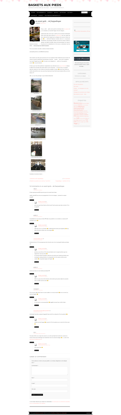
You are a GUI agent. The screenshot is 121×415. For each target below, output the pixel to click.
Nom (33, 377)
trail (75, 121)
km (82, 112)
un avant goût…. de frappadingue (48, 21)
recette (85, 116)
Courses (49, 12)
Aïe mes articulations (78, 84)
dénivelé (76, 107)
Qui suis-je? (34, 15)
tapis (77, 120)
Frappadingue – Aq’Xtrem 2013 (62, 181)
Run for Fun (43, 23)
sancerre (83, 118)
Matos (55, 12)
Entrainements (41, 12)
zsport (79, 123)
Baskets (76, 103)
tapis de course (82, 120)
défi (36, 178)
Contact (41, 15)
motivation (76, 114)
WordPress (53, 413)
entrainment (85, 110)
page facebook (62, 65)
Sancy (86, 118)
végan (85, 121)
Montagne (85, 113)
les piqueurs (66, 29)
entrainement (79, 109)
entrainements (78, 110)
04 (32, 21)
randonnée (81, 116)
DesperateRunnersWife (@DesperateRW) (41, 310)
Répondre (32, 200)
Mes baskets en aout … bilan (80, 94)
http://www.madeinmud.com (36, 339)
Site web (34, 389)
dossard (83, 105)
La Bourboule (85, 112)
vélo (87, 121)
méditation (81, 114)
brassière (84, 103)
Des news (76, 86)
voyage (81, 121)
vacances (78, 121)
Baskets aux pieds (44, 5)
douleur (86, 105)
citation (87, 103)
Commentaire (35, 365)
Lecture (69, 12)
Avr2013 (32, 23)
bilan (80, 103)
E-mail (33, 383)
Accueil (33, 12)
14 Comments (67, 178)
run (77, 118)
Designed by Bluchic (88, 413)
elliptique (81, 107)
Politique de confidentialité (52, 15)
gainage (80, 112)
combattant (32, 178)
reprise (75, 118)
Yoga (75, 123)
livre (78, 113)
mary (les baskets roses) (38, 238)
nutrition (86, 114)
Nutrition (62, 12)
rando (78, 116)
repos (88, 116)
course (80, 105)
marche (81, 113)
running (81, 118)
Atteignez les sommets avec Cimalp (82, 92)
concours (76, 105)
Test (86, 120)
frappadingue (58, 35)
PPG (75, 116)
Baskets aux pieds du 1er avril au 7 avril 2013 (40, 181)
